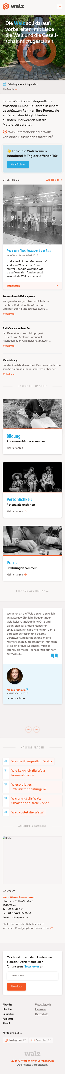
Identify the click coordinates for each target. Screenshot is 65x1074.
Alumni (6, 1023)
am (23, 84)
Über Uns (7, 1009)
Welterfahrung (10, 360)
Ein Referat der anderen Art (16, 328)
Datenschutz (41, 1014)
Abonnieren (16, 986)
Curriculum (8, 1014)
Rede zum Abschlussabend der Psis (29, 251)
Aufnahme (8, 1018)
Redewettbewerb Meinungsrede (19, 296)
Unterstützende (43, 1004)
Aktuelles (7, 1004)
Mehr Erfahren (18, 164)
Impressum (40, 1009)
